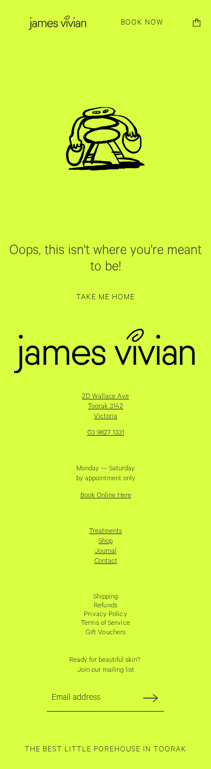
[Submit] (150, 698)
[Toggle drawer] (14, 22)
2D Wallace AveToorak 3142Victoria (105, 406)
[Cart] (197, 23)
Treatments (105, 531)
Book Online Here (105, 495)
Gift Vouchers (105, 632)
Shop (105, 541)
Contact (105, 561)
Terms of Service (105, 623)
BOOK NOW (142, 22)
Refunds (105, 605)
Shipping (105, 596)
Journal (106, 551)
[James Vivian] (58, 22)
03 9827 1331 (105, 432)
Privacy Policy (105, 614)
